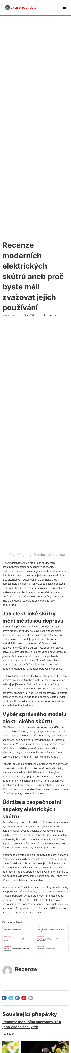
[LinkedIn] (17, 998)
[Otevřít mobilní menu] (64, 7)
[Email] (30, 998)
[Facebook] (4, 998)
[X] (10, 998)
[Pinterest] (23, 998)
